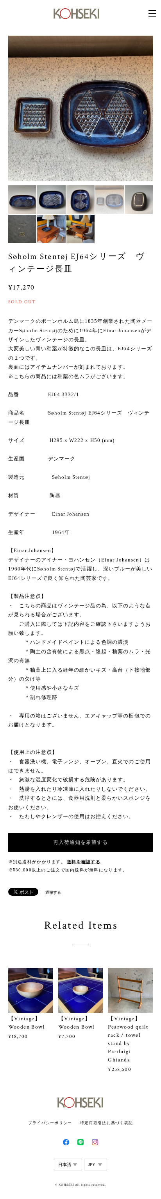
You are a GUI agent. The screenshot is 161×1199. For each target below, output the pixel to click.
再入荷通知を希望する (80, 842)
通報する (53, 892)
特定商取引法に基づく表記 (106, 1123)
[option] (80, 108)
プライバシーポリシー (50, 1123)
